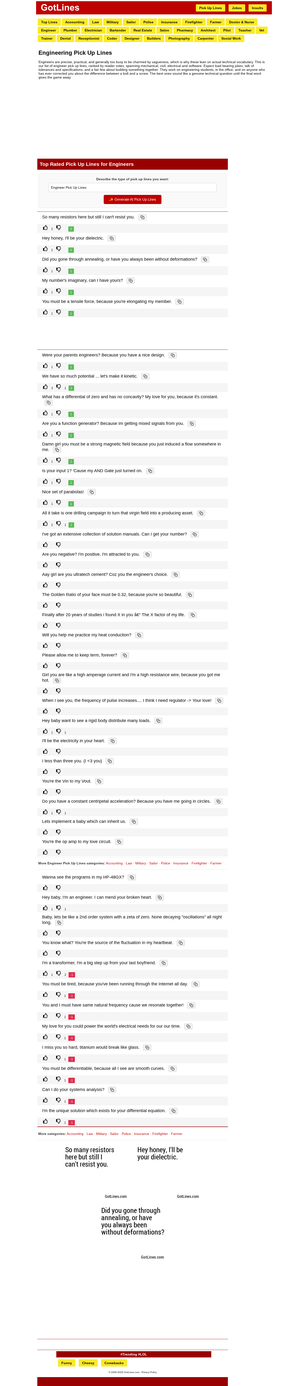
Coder (112, 38)
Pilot (227, 30)
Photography (179, 38)
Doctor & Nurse (241, 22)
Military (113, 22)
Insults (257, 8)
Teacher (244, 30)
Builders (154, 38)
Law (95, 22)
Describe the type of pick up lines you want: (132, 179)
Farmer (215, 22)
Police (148, 22)
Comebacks (114, 1363)
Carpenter (206, 38)
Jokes (237, 8)
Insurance (169, 22)
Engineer (48, 30)
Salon (164, 30)
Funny (66, 1363)
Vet (261, 30)
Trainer (46, 38)
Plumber (70, 30)
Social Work (231, 38)
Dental (65, 38)
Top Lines (49, 22)
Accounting (74, 22)
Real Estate (143, 30)
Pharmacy (185, 30)
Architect (208, 30)
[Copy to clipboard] (142, 217)
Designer (132, 38)
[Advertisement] (132, 118)
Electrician (93, 30)
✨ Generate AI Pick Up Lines (132, 199)
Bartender (118, 30)
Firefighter (193, 22)
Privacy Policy (149, 1372)
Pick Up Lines (210, 8)
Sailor (131, 22)
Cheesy (88, 1363)
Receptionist (88, 38)
